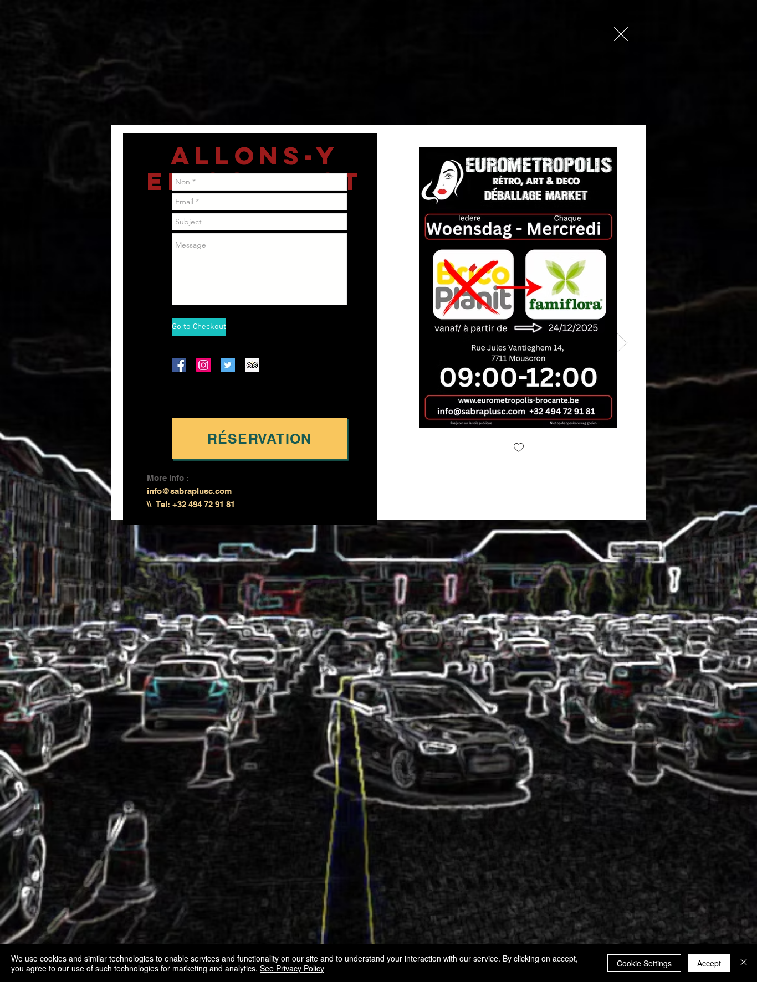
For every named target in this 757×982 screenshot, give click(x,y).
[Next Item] (622, 342)
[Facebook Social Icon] (179, 365)
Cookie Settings (644, 963)
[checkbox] (518, 448)
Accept (709, 963)
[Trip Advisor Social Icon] (252, 365)
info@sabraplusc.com (189, 491)
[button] (621, 34)
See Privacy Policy (292, 968)
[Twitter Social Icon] (228, 365)
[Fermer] (743, 963)
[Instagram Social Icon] (203, 365)
